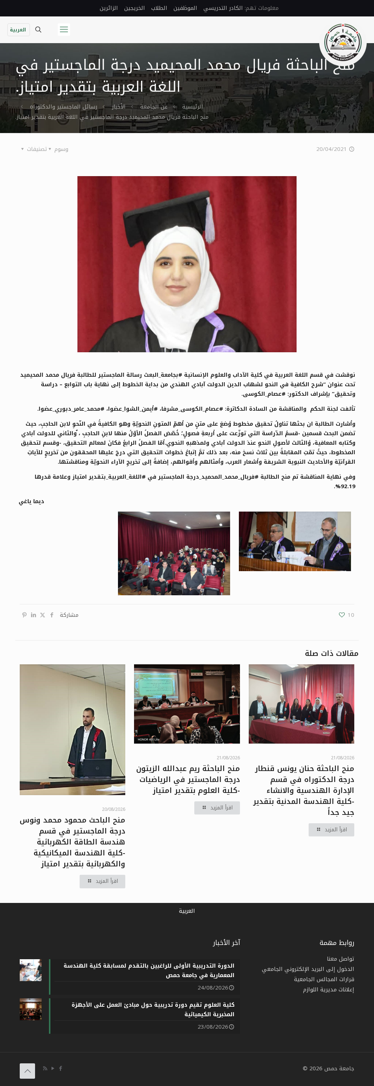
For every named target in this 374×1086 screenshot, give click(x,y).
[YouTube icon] (53, 1068)
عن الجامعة (154, 107)
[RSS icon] (45, 1068)
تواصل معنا (340, 959)
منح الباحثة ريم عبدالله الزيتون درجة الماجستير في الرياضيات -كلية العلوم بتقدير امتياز (188, 779)
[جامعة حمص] (343, 42)
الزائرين (109, 8)
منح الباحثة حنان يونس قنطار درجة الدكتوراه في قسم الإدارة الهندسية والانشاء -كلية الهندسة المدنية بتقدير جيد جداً (303, 790)
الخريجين (134, 8)
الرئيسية (192, 107)
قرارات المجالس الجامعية (324, 979)
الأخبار (119, 107)
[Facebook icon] (60, 1068)
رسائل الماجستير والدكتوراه (63, 107)
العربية (18, 29)
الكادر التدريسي (223, 8)
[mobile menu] (64, 29)
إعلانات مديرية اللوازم (328, 989)
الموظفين (185, 8)
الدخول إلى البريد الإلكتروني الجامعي (308, 969)
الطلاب (159, 8)
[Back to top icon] (27, 1071)
